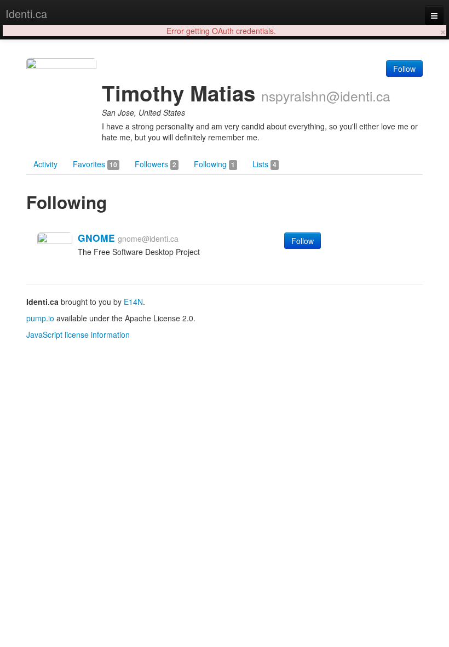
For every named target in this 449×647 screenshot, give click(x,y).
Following (214, 163)
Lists (264, 163)
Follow (404, 68)
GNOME (96, 238)
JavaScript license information (78, 334)
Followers (155, 163)
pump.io (40, 318)
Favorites (95, 163)
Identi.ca (26, 13)
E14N (133, 301)
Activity (45, 163)
